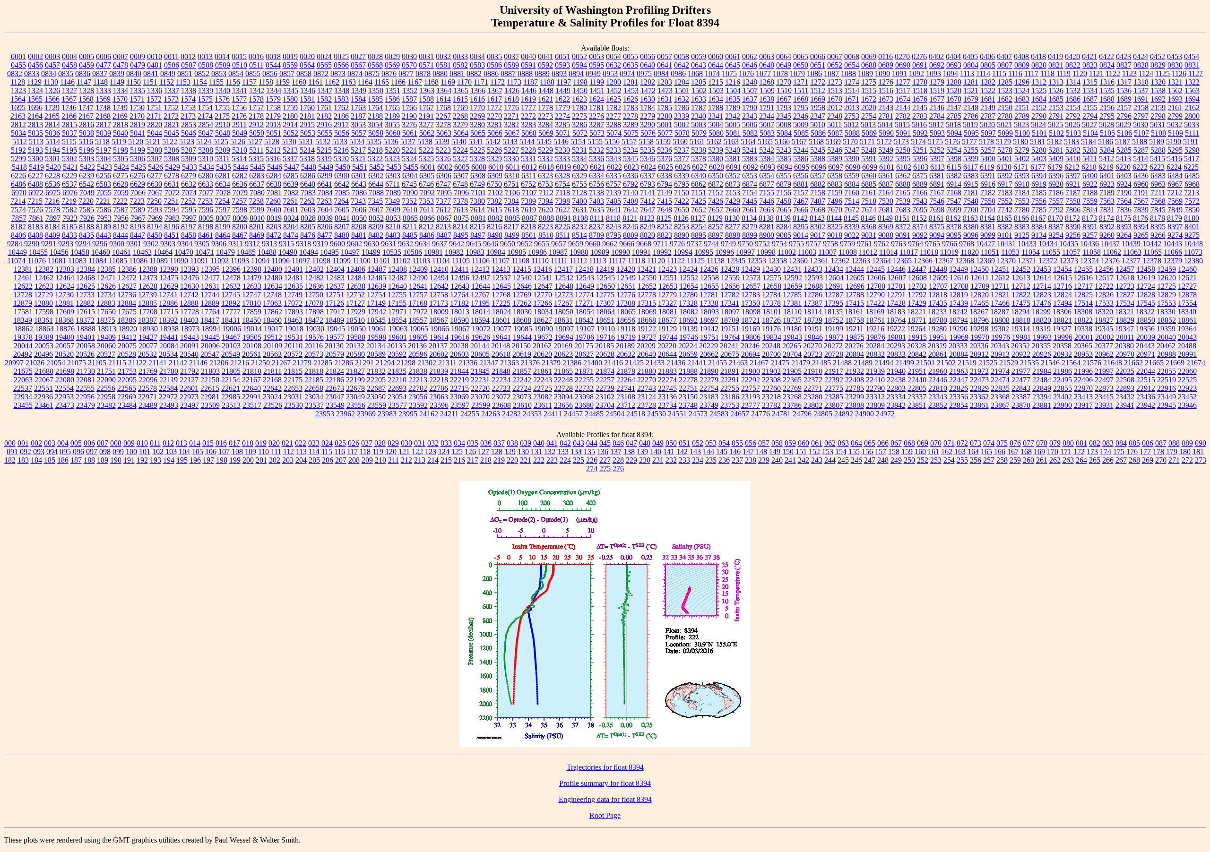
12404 (335, 269)
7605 (341, 210)
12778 (646, 295)
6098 (852, 167)
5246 (834, 150)
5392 (885, 159)
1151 (150, 82)
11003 (807, 252)
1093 (933, 73)
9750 (745, 244)
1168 (431, 82)
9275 (1192, 235)
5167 (799, 142)
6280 (205, 176)
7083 (308, 193)
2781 (885, 116)
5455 (410, 167)
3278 (443, 124)
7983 (172, 218)
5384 (766, 159)
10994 (683, 252)
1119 (1063, 73)
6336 (630, 176)
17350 (750, 303)
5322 (375, 159)
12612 (1000, 278)
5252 (936, 150)
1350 (375, 90)
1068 (695, 73)
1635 (732, 99)
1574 (188, 99)
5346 (647, 159)
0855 (252, 73)
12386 (127, 269)
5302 (69, 159)
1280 (953, 82)
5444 (240, 167)
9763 (898, 244)
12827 (1124, 295)
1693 (1175, 99)
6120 (1003, 167)
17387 (813, 303)
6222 (1140, 167)
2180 (290, 116)
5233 (613, 150)
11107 (501, 261)
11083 (77, 261)
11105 (461, 261)
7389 (528, 201)
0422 (1106, 56)
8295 (800, 227)
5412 (1106, 159)
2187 (358, 116)
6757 (613, 184)
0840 (133, 73)
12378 (1151, 261)
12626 (106, 286)
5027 (1089, 124)
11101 (381, 261)
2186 (341, 116)
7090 (410, 193)
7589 (137, 210)
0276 (919, 56)
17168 (417, 303)
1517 (902, 90)
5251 (919, 150)
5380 (715, 159)
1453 (631, 90)
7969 (155, 218)
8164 (987, 218)
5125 (220, 142)
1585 (375, 99)
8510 (545, 235)
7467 (800, 201)
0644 (715, 65)
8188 (86, 227)
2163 (18, 116)
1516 (885, 90)
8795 (613, 235)
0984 (661, 73)
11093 (240, 261)
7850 (1192, 210)
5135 (373, 142)
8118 (613, 218)
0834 (48, 73)
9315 (286, 244)
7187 (1072, 193)
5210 (239, 150)
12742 (189, 295)
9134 (1038, 235)
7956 (121, 218)
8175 (1123, 218)
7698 (936, 210)
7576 (35, 210)
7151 (698, 193)
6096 (818, 167)
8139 (783, 218)
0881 (457, 73)
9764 (915, 244)
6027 (699, 167)
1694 (1192, 99)
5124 (203, 142)
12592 (792, 278)
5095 (971, 133)
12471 (106, 278)
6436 (1141, 176)
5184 (1088, 142)
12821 (1000, 295)
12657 (751, 286)
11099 (341, 261)
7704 (987, 210)
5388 (817, 159)
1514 (851, 90)
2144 (902, 107)
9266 (1158, 235)
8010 (257, 218)
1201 (630, 82)
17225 (501, 303)
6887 (885, 184)
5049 (239, 133)
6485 (1192, 176)
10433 (1027, 244)
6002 (444, 167)
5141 (476, 142)
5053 (307, 133)
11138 (716, 261)
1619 (528, 99)
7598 (239, 210)
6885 (868, 184)
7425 (698, 201)
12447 (917, 269)
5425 (138, 167)
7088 (376, 193)
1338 (188, 90)
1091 (899, 73)
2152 (1038, 107)
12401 (293, 269)
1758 (273, 107)
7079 (240, 193)
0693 (953, 65)
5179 (1003, 142)
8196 (171, 227)
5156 (612, 142)
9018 (834, 235)
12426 (709, 269)
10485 (246, 252)
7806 (1072, 210)
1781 (596, 107)
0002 (35, 56)
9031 (868, 235)
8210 (392, 227)
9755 (796, 244)
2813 (35, 124)
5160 (680, 142)
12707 (938, 286)
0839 (116, 73)
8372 (902, 227)
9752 (762, 244)
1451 (597, 90)
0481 (154, 65)
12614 (1041, 278)
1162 (332, 82)
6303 (392, 176)
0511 (256, 65)
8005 (206, 218)
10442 (1151, 244)
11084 (97, 261)
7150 (681, 193)
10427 (985, 244)
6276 (137, 176)
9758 (830, 244)
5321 (358, 159)
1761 (324, 107)
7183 (1004, 193)
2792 (1072, 116)
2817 (103, 124)
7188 (1090, 193)
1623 (579, 99)
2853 (188, 124)
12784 (771, 295)
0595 (596, 65)
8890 (681, 235)
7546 (936, 201)
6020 (580, 167)
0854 (235, 73)
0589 (511, 65)
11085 (118, 261)
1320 (1158, 82)
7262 (307, 201)
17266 (542, 303)
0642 (681, 65)
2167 (86, 116)
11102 (401, 261)
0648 (766, 65)
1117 (1031, 73)
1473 (665, 90)
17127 (355, 303)
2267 (443, 116)
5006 (749, 124)
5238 (698, 150)
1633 (698, 99)
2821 (171, 124)
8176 (1140, 218)
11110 (540, 261)
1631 (664, 99)
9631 (388, 244)
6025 (665, 167)
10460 (100, 252)
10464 (163, 252)
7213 (1191, 193)
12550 (647, 278)
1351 (392, 90)
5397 (936, 159)
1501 (682, 90)
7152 (715, 193)
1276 (885, 82)
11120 (656, 261)
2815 (69, 124)
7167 (936, 193)
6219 (1106, 167)
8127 (698, 218)
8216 (494, 227)
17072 (293, 303)
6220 (1123, 167)
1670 (834, 99)
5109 (1175, 133)
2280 (664, 116)
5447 (291, 167)
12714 (1041, 286)
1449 (562, 90)
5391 (868, 159)
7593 (154, 210)
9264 (1124, 235)
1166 (398, 82)
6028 (716, 167)
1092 (916, 73)
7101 (478, 193)
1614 (443, 99)
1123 (1129, 73)
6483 (1158, 176)
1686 (1072, 99)
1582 (324, 99)
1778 (545, 107)
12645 (501, 286)
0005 (86, 56)
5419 (36, 167)
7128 (579, 193)
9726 (677, 244)
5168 (816, 142)
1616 (477, 99)
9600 (337, 244)
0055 (630, 56)
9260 (1107, 235)
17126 (334, 303)
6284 (273, 176)
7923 (70, 218)
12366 (923, 261)
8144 (834, 218)
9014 (800, 235)
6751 (511, 184)
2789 (1021, 116)
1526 (1055, 90)
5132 (322, 142)
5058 (375, 133)
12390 (168, 269)
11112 (578, 261)
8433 (69, 235)
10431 (1006, 244)
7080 (257, 193)
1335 (137, 90)
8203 (273, 227)
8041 (342, 218)
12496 (459, 278)
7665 (783, 210)
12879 (22, 303)
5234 (630, 150)
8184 (52, 227)
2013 (851, 107)
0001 (18, 56)
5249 (885, 150)
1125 (1162, 73)
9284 (14, 244)
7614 (477, 210)
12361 (819, 261)
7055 (104, 193)
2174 (205, 116)
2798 (1158, 116)
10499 (371, 252)
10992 (662, 252)
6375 (919, 176)
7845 (1158, 210)
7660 (732, 210)
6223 (1157, 167)
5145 (544, 142)
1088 (848, 73)
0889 (542, 73)
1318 (1141, 82)
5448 (308, 167)
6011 (512, 167)
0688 (868, 65)
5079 (699, 133)
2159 (1158, 107)
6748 (460, 184)
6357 (817, 176)
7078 (223, 193)
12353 (756, 261)
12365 (902, 261)
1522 (987, 90)
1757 (256, 107)
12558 (709, 278)
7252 (188, 201)
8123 (647, 218)
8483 (392, 235)
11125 (696, 261)
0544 (273, 65)
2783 (919, 116)
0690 (902, 65)
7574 (18, 210)
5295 (1175, 150)
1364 (443, 90)
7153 (732, 193)
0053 (596, 56)
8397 (1175, 227)
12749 (293, 295)
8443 (103, 235)
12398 (251, 269)
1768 (443, 107)
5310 (205, 159)
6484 (1175, 176)
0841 (150, 73)
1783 (630, 107)
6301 (358, 176)
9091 (902, 235)
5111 (1192, 133)
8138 (766, 218)
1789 (732, 107)
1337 (171, 90)
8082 (495, 218)
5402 (1021, 159)
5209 (222, 150)
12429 (750, 269)
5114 (52, 142)
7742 (1004, 210)
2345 (783, 116)
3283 (528, 124)
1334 (120, 90)
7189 (1107, 193)
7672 (851, 210)
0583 (477, 65)
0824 (1107, 65)
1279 (936, 82)
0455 (18, 65)
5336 (596, 159)
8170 (1055, 218)
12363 (860, 261)
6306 (443, 176)
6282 (239, 176)
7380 (477, 201)
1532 (1072, 90)
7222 (120, 201)
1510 (784, 90)
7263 (324, 201)
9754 (779, 244)
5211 (256, 150)
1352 (409, 90)
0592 (545, 65)
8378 (953, 227)
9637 (439, 244)
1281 (970, 82)
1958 (817, 107)
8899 (749, 235)
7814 (1090, 210)
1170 (464, 82)
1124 (1146, 73)
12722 (1104, 286)
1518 (919, 90)
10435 (1068, 244)
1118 (1047, 73)
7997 (189, 218)
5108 (1158, 133)
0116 (885, 56)
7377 (443, 201)
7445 (749, 201)
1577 (239, 99)
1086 (814, 73)
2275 (579, 116)
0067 (834, 56)
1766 (409, 107)
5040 (120, 133)
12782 (729, 295)
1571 (137, 99)
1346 (307, 90)
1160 (299, 82)
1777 (528, 107)
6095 (801, 167)
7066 (138, 193)
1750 (137, 107)
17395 (833, 303)
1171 (481, 82)
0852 (201, 73)
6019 (563, 167)
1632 (681, 99)
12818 (937, 295)
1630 (647, 99)
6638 (273, 184)
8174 (1106, 218)
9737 (694, 244)
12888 (189, 303)
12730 (64, 295)
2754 (868, 116)
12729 (43, 295)
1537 (1141, 90)
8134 (749, 218)
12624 (64, 286)
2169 (120, 116)
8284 (783, 227)
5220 (392, 150)
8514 (579, 235)
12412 (480, 269)
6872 (715, 184)
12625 (85, 286)
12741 (168, 295)
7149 (664, 193)
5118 (102, 142)
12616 (1083, 278)
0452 (1157, 56)
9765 (932, 244)
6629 (137, 184)
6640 (307, 184)
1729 (52, 107)
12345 (735, 261)
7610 (409, 210)
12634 (272, 286)
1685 (1055, 99)
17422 (875, 303)
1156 (232, 82)
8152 (919, 218)
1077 (763, 73)
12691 (834, 286)
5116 (85, 142)
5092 (920, 133)
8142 (800, 218)
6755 (579, 184)
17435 (937, 303)
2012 (834, 107)
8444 (120, 235)
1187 (530, 82)
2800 (1192, 116)
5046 (188, 133)
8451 (171, 235)
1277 (902, 82)
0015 (239, 56)
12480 (272, 278)
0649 (783, 65)
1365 (460, 90)
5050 (256, 133)
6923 (1107, 184)
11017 (908, 252)
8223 (545, 227)
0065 (800, 56)
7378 (460, 201)
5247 (851, 150)
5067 (511, 133)
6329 (579, 176)
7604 (324, 210)
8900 (766, 235)
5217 (358, 150)
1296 (1021, 82)
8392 (1107, 227)
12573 (751, 278)
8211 (409, 227)
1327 (69, 90)
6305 (426, 176)
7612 (443, 210)
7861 (35, 218)
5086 (818, 133)
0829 (1158, 65)
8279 (749, 227)
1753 (188, 107)
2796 (1124, 116)
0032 (443, 56)
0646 (749, 65)
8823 (664, 235)
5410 (1072, 159)
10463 (142, 252)
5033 (1191, 124)
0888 (525, 73)
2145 (919, 107)
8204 (290, 227)
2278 (630, 116)
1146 (67, 82)
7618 (511, 210)
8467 (239, 235)
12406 (355, 269)
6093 (767, 167)
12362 (839, 261)
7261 (290, 201)
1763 (358, 107)
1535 (1107, 90)
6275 (120, 176)
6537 (69, 184)
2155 (1090, 107)
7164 (885, 193)
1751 (154, 107)
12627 (127, 286)
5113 (36, 142)
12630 (189, 286)
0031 (426, 56)
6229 (69, 176)
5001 (664, 124)
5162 (714, 142)
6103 (920, 167)
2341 (715, 116)
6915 (970, 184)
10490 (287, 252)
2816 (86, 124)
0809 (1021, 65)
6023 (631, 167)
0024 (324, 56)
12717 (1083, 286)
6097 (835, 167)
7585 (86, 210)
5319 (324, 159)
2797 (1141, 116)
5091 (903, 133)
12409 (418, 269)
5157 (629, 142)
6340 (698, 176)
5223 (443, 150)
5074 (614, 133)
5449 (325, 167)
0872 (320, 73)
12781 (709, 295)
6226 (18, 176)
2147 (953, 107)
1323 (18, 90)
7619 (528, 210)
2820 (154, 124)
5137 (407, 142)
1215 (715, 82)
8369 (885, 227)
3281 (494, 124)
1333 (103, 90)
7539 (902, 201)
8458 (188, 235)
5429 (172, 167)
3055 (392, 124)
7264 (341, 201)
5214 (307, 150)
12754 (376, 295)
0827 (1124, 65)
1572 (154, 99)
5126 (237, 142)
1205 (698, 82)
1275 (868, 82)
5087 (835, 133)
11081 (57, 261)
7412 (647, 201)
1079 (797, 73)
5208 (205, 150)
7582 (69, 210)
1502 (699, 90)
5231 (579, 150)
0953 (610, 73)
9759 (847, 244)
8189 (103, 227)
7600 (273, 210)
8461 (205, 235)
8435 (86, 235)
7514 (851, 201)
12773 (563, 295)
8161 (936, 218)
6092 (750, 167)
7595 (188, 210)
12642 (439, 286)
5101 (1039, 133)
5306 (137, 159)
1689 (1124, 99)
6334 (596, 176)
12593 (813, 278)
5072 (580, 133)
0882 (474, 73)
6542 (86, 184)
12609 (938, 278)
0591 (528, 65)
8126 (681, 218)
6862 (698, 184)
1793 (783, 107)
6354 (766, 176)
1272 (817, 82)
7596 (205, 210)
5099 (1005, 133)
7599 (256, 210)
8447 (137, 235)
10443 (1172, 244)
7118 (562, 193)
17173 (438, 303)
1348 (341, 90)
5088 (852, 133)
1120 (1079, 73)
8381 (987, 227)
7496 (834, 201)
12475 (168, 278)
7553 (1021, 201)
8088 (546, 218)
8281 (766, 227)
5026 (1072, 124)
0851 (184, 73)
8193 (137, 227)
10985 (516, 252)
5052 (290, 133)
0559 (290, 65)
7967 (138, 218)
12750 (313, 295)
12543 (584, 278)
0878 (423, 73)
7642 (630, 210)
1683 (1021, 99)
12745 (230, 295)
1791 (766, 107)
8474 (290, 235)
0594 (579, 65)
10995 (703, 252)
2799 (1175, 116)
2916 (324, 124)
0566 (341, 65)
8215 (477, 227)
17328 (688, 303)
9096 (970, 235)
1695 (18, 107)
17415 (854, 303)
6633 (205, 184)
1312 (1038, 82)
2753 (851, 116)
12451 (1000, 269)
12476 (189, 278)
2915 (307, 124)
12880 (43, 303)
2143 (885, 107)
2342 (732, 116)
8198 (205, 227)
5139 (441, 142)
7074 (189, 193)
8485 (409, 235)
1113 (967, 73)
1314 (1072, 82)
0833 (31, 73)
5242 (766, 150)
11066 (1173, 252)
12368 (964, 261)
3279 (460, 124)
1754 (205, 107)
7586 (103, 210)
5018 (953, 124)
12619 (1145, 278)
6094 (784, 167)
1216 (732, 82)
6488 (35, 184)
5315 (256, 159)
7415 (664, 201)
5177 (969, 142)
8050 (359, 218)
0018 (273, 56)
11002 (787, 252)
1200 (613, 82)
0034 (477, 56)
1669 (817, 99)
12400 (272, 269)
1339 (205, 90)
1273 (834, 82)
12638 (355, 286)
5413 (1123, 159)
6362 (902, 176)
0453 (1174, 56)
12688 (813, 286)
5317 (290, 159)
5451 (359, 167)
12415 (521, 269)
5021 (1004, 124)
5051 (273, 133)
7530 (885, 201)
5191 (1190, 142)
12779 (667, 295)
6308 (477, 176)
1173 (514, 82)
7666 (800, 210)
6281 (222, 176)
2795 (1107, 116)
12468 (85, 278)
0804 (970, 65)
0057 (664, 56)
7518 (868, 201)
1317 (1124, 82)
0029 (392, 56)
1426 (511, 90)
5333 (562, 159)
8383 (1021, 227)
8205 (307, 227)
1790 (749, 107)
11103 (421, 261)
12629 (168, 286)
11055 (1051, 252)
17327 (667, 303)
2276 (596, 116)
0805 (987, 65)
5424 (121, 167)
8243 (613, 227)
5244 (800, 150)
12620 (1166, 278)
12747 (251, 295)
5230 (562, 150)
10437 (1110, 244)
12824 (1062, 295)
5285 (1124, 150)
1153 (183, 82)
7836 (1124, 210)
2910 (222, 124)
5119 (119, 142)
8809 (630, 235)
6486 (18, 184)
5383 (749, 159)
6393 (1021, 176)
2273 (545, 116)
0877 (406, 73)
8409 (52, 235)
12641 (418, 286)
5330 (511, 159)
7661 (749, 210)
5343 (613, 159)
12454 (1062, 269)
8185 (69, 227)
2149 (987, 107)
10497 (350, 252)
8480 (341, 235)
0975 (644, 73)
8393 (1124, 227)
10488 (267, 252)
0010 (154, 56)
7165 (902, 193)
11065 (1152, 252)
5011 (834, 124)
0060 (715, 56)
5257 (987, 150)
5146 (561, 142)
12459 (1166, 269)
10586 (412, 252)
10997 (745, 252)
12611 (979, 278)
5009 (800, 124)
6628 (120, 184)
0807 (1004, 65)
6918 (1021, 184)
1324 (35, 90)
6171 (1020, 167)
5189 (1156, 142)
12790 (875, 295)
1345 (290, 90)
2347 (817, 116)
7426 (715, 201)
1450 (580, 90)
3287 (596, 124)
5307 (154, 159)
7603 (307, 210)
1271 (800, 82)
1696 (35, 107)
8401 (1192, 227)
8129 (715, 218)
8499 (511, 235)
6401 (1107, 176)
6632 (188, 184)
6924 (1124, 184)
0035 (494, 56)
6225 (1191, 167)
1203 (664, 82)
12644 (480, 286)
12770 (542, 295)
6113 (937, 167)
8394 (1141, 227)
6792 (630, 184)
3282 (511, 124)
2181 (307, 116)
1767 (426, 107)
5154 (578, 142)
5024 (1038, 124)
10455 (38, 252)
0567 (358, 65)
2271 (511, 116)
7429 (732, 201)
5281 (1055, 150)
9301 (133, 244)
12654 (688, 286)
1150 (133, 82)
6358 (834, 176)
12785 (792, 295)
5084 (784, 133)
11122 (676, 261)
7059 (121, 193)
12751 (334, 295)
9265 (1141, 235)
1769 (460, 107)
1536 (1124, 90)
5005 (732, 124)
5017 (936, 124)
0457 (52, 65)
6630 (154, 184)
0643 (698, 65)
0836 (82, 73)
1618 (511, 99)
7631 (579, 210)
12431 (792, 269)
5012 (851, 124)
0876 (389, 73)
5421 (70, 167)
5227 (511, 150)
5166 (782, 142)
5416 (1174, 159)
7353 (426, 201)
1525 (1038, 90)
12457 (1124, 269)
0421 (1089, 56)
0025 (341, 56)
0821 (1055, 65)
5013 (868, 124)
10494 (308, 252)
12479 (251, 278)
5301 (52, 159)
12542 (563, 278)
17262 (521, 303)
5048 (222, 133)
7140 (630, 193)
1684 (1038, 99)
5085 (801, 133)
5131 (305, 142)
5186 (1105, 142)
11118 (636, 261)
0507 (188, 65)
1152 (166, 82)
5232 (596, 150)
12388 (147, 269)
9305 (201, 244)
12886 (168, 303)
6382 (953, 176)
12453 (1041, 269)
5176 (952, 142)
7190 (1124, 193)
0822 (1072, 65)
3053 (358, 124)
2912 (256, 124)
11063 (1132, 252)
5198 (120, 150)
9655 (541, 244)
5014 (885, 124)
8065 (410, 218)
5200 (154, 150)
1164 (365, 82)
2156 (1107, 107)
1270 (783, 82)
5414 (1140, 159)
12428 (729, 269)
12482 (314, 278)
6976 (70, 193)
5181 (1037, 142)
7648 (664, 210)
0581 (443, 65)
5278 (1004, 150)
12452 (1020, 269)
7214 (18, 201)
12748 (272, 295)
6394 (1038, 176)
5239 (715, 150)
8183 (35, 227)
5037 (69, 133)
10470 (183, 252)
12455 (1083, 269)
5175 (935, 142)
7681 (885, 210)
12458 (1145, 269)
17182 (459, 303)
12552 (688, 278)
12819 (958, 295)
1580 (290, 99)
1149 (117, 82)
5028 (1106, 124)
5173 (901, 142)
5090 (886, 133)
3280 (477, 124)
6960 (1141, 184)
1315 (1090, 82)
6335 (613, 176)
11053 (1010, 252)
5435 (223, 167)
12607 (896, 278)
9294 (82, 244)
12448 (937, 269)
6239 (86, 176)
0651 (817, 65)
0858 (303, 73)
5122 (169, 142)
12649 (584, 286)
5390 (851, 159)
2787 (987, 116)
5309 (188, 159)
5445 (257, 167)
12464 (64, 278)
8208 (358, 227)
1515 (868, 90)
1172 (497, 82)
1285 (1004, 82)
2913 (273, 124)
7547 (953, 201)
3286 (579, 124)
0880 (440, 73)
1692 (1158, 99)
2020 (868, 107)
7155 (766, 193)
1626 (630, 99)
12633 (251, 286)
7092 (427, 193)
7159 (834, 193)
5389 (834, 159)
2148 (970, 107)
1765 (392, 107)
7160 (851, 193)
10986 (537, 252)
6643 (358, 184)
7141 (647, 193)
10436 (1089, 244)
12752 (355, 295)
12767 (480, 295)
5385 (783, 159)
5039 (103, 133)
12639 (376, 286)
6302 (375, 176)
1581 (307, 99)
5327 (460, 159)
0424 (1140, 56)
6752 (528, 184)
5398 (953, 159)
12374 (1089, 261)
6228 (52, 176)
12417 (563, 269)
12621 (1187, 278)
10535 (391, 252)
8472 (273, 235)
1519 (936, 90)
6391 (987, 176)
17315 (646, 303)
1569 (103, 99)
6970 (18, 193)
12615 (1062, 278)
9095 (953, 235)
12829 (1166, 295)
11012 (868, 252)
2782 (902, 116)
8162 (953, 218)
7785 (1038, 210)
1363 (426, 90)
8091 (563, 218)
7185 (1038, 193)
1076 (746, 73)
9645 (473, 244)
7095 (444, 193)
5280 (1038, 150)
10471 (204, 252)
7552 (1004, 201)
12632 (231, 286)
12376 (1110, 261)
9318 (303, 244)
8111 (597, 218)
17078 (313, 303)
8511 (562, 235)
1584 (358, 99)
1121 (1096, 73)
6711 (392, 184)
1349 (358, 90)
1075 (729, 73)
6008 (478, 167)
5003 (698, 124)
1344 (273, 90)
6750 (494, 184)
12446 (896, 269)
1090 (882, 73)
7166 (919, 193)
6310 (511, 176)
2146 (936, 107)
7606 (358, 210)
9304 (184, 244)
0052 (579, 56)
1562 (1175, 90)
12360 (798, 261)
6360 (868, 176)
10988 (579, 252)
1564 (18, 99)
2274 (562, 116)
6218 (1089, 167)
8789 (596, 235)
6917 (1004, 184)
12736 (126, 295)
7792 (1055, 210)
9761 (864, 244)
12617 (1104, 278)
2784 (936, 116)
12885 (147, 303)
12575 (771, 278)
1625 (613, 99)
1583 (341, 99)
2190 (409, 116)
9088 (885, 235)
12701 (896, 286)
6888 (902, 184)
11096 (280, 261)
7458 (783, 201)
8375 (936, 227)
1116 (1015, 73)
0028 (375, 56)
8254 (698, 227)
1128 (17, 82)
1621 (545, 99)
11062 (1112, 252)
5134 (356, 142)
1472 (648, 90)
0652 (834, 65)
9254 (1055, 235)
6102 (903, 167)
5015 (902, 124)
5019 (970, 124)
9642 (456, 244)
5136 (390, 142)
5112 (19, 142)
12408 (397, 269)
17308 (625, 303)
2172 (171, 116)
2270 (494, 116)
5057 (358, 133)
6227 (35, 176)
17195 (480, 303)
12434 (833, 269)
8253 (681, 227)
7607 (375, 210)
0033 (460, 56)
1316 (1107, 82)
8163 (970, 218)
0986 (678, 73)
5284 (1107, 150)
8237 (596, 227)
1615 (460, 99)
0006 (103, 56)
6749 (477, 184)
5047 (205, 133)
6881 (800, 184)
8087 (529, 218)
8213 (443, 227)
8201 (256, 227)
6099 (869, 167)
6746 (426, 184)
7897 (52, 218)
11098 (321, 261)
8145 (851, 218)
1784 (647, 107)
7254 (222, 201)
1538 (1158, 90)
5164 (748, 142)
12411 (459, 269)
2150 (1004, 107)
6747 (443, 184)
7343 (358, 201)
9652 (524, 244)
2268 (460, 116)
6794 (664, 184)
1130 (50, 82)
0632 (613, 65)
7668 (817, 210)
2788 (1004, 116)
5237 (681, 150)
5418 (19, 167)
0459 (86, 65)
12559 (730, 278)
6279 (188, 176)
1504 (733, 90)
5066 (494, 133)
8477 (324, 235)
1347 (324, 90)
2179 (273, 116)
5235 (647, 150)
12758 (438, 295)
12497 (480, 278)
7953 (104, 218)
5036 (52, 133)
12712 (1020, 286)
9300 (116, 244)
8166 (1021, 218)
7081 (274, 193)
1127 (1195, 73)
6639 (290, 184)
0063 (766, 56)
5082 (750, 133)
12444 (854, 269)
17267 (563, 303)
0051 (562, 56)
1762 (341, 107)
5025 (1055, 124)
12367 (943, 261)
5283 (1090, 150)
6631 (171, 184)
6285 (290, 176)
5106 (1124, 133)
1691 (1141, 99)
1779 (562, 107)
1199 (596, 82)
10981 (433, 252)
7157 (800, 193)
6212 (1072, 167)
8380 (970, 227)
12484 (355, 278)
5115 (69, 142)
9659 (575, 244)
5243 (783, 150)
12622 (23, 286)
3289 (630, 124)
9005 (783, 235)
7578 (52, 210)
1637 (749, 99)
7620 (545, 210)
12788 (854, 295)
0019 (290, 56)
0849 (167, 73)
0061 (732, 56)
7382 (494, 201)
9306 (218, 244)
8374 (919, 227)
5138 (424, 142)
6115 (954, 167)
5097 (988, 133)
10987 (558, 252)
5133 (339, 142)
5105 (1107, 133)
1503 (716, 90)
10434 (1047, 244)
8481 (358, 235)
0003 (52, 56)
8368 (868, 227)
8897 (715, 235)
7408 (630, 201)
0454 (1191, 56)
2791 (1055, 116)
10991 (641, 252)
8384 (1038, 227)
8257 (715, 227)
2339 (681, 116)
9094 (936, 235)
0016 (256, 56)
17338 (709, 303)
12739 (147, 295)
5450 (342, 167)
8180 (1191, 218)
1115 (999, 73)
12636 (314, 286)
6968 (1192, 184)
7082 (291, 193)
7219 (69, 201)
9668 (643, 244)
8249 (647, 227)
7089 (393, 193)
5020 (987, 124)
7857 (18, 218)
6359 (851, 176)
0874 (355, 73)
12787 (833, 295)
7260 (273, 201)
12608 (917, 278)
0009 (137, 56)
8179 (1174, 218)
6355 (783, 176)
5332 (545, 159)
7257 (239, 201)
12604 (834, 278)
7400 (579, 201)
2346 (800, 116)
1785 (664, 107)
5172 (884, 142)
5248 (868, 150)
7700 (970, 210)
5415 (1157, 159)
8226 (562, 227)
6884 (851, 184)
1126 (1179, 73)
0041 (545, 56)
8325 (834, 227)
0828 (1141, 65)
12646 (522, 286)
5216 (341, 150)
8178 (1157, 218)
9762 (881, 244)
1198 (580, 82)
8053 (393, 218)
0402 (936, 56)
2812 (18, 124)
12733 (85, 295)
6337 (647, 176)
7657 (715, 210)
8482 (375, 235)
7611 (426, 210)
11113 (597, 261)
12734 (105, 295)
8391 (1090, 227)
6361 (885, 176)
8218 (528, 227)
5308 (171, 159)
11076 (36, 261)
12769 (521, 295)
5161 (697, 142)
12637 (335, 286)
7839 (1141, 210)
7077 (206, 193)
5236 (664, 150)
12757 (417, 295)
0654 (851, 65)
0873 (338, 73)
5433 (189, 167)
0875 (372, 73)
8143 (817, 218)
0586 (494, 65)
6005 (461, 167)
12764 (459, 295)
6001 (427, 167)
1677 (936, 99)
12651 (626, 286)
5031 (1157, 124)
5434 (206, 167)
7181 (970, 193)
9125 (1021, 235)
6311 (528, 176)
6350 (715, 176)
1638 (766, 99)
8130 (732, 218)
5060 (392, 133)
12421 (646, 269)
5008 (783, 124)
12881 (64, 303)
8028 (308, 218)
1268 (766, 82)
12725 (1166, 286)
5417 (1191, 159)
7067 (155, 193)
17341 (729, 303)
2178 (256, 116)
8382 (1004, 227)
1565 (35, 99)
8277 (732, 227)
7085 (342, 193)
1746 (69, 107)
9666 (626, 244)
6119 (987, 167)
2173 (188, 116)
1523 (1004, 90)
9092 (919, 235)
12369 (985, 261)
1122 (1113, 73)
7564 (1124, 201)
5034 (18, 133)
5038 (86, 133)
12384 (85, 269)
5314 (239, 159)
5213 (290, 150)
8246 (630, 227)
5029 (1123, 124)
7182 (987, 193)
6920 (1055, 184)
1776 (511, 107)
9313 (269, 244)
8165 (1004, 218)
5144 (527, 142)
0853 (218, 73)
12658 (771, 286)
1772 (494, 107)
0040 (528, 56)
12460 (1187, 269)
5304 (103, 159)
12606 (875, 278)
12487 (397, 278)
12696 (855, 286)
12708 (959, 286)
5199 (137, 150)
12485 (376, 278)
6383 (970, 176)
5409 (1055, 159)
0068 (851, 56)
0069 (868, 56)
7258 (256, 201)
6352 (732, 176)
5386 (800, 159)
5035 (35, 133)
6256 (103, 176)
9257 (1090, 235)
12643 (459, 286)
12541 (543, 278)
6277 (154, 176)
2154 (1072, 107)
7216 (52, 201)
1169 (448, 82)
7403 (596, 201)
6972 (35, 193)
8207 (341, 227)
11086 (138, 261)
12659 (792, 286)
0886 (491, 73)
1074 (712, 73)
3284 (545, 124)
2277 (613, 116)
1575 (205, 99)
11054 (1030, 252)
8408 (35, 235)
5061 (409, 133)
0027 (358, 56)
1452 (614, 90)
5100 (1022, 133)
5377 (681, 159)
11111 (559, 261)
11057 (1071, 252)
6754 (562, 184)
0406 (987, 56)
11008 (847, 252)
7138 (596, 193)
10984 (495, 252)
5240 (732, 150)
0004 (69, 56)
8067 (444, 218)
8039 (325, 218)
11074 (16, 261)
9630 (371, 244)
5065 (477, 133)
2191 (426, 116)
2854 (205, 124)
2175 (222, 116)
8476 (307, 235)
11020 (969, 252)
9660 (592, 244)
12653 (667, 286)
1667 (783, 99)
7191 (1141, 193)
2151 (1021, 107)
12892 (230, 303)
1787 (698, 107)
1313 (1055, 82)
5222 (426, 150)
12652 (647, 286)
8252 (664, 227)
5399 (970, 159)
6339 (681, 176)
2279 (647, 116)
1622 (562, 99)
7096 (461, 193)
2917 (341, 124)
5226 (494, 150)
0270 (902, 56)
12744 (209, 295)
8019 (274, 218)
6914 (953, 184)
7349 (392, 201)
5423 (104, 167)
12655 (709, 286)
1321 (1175, 82)
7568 (1158, 201)
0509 (222, 65)
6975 (52, 193)
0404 (953, 56)
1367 (494, 90)
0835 (65, 73)
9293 (65, 244)
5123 (186, 142)
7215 (35, 201)
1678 (953, 99)
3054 (375, 124)
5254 (953, 150)
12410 (439, 269)
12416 (542, 269)
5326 (443, 159)
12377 (1131, 261)
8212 (426, 227)
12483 (335, 278)
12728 (22, 295)
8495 (460, 235)
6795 (681, 184)
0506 (171, 65)
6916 (987, 184)
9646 (490, 244)
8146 (868, 218)
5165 (765, 142)
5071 (562, 133)
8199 (222, 227)
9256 (1072, 235)
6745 (409, 184)
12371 (1027, 261)
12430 (771, 269)
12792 (917, 295)
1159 (282, 82)
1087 (831, 73)
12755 (397, 295)
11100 (362, 261)
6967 (1175, 184)
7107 (529, 193)
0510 (239, 65)
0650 (800, 65)
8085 (512, 218)
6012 (529, 167)
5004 (715, 124)
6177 (1038, 167)
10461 (121, 252)
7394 (545, 201)
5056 (341, 133)
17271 (584, 303)
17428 (896, 303)
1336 (154, 90)
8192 (120, 227)
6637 (256, 184)
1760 (307, 107)
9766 (949, 244)
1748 (103, 107)
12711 (1000, 286)
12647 (543, 286)
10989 (599, 252)
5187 (1122, 142)
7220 (86, 201)
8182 (18, 227)
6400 (1090, 176)
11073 (1193, 252)
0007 (120, 56)
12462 (44, 278)
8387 (1055, 227)
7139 (613, 193)
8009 (240, 218)
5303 (86, 159)
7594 (171, 210)
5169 (833, 142)
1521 (970, 90)
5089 (869, 133)
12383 (64, 269)
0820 (1038, 65)
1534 (1090, 90)
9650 (507, 244)
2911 (239, 124)
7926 (87, 218)
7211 (1157, 193)
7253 (205, 201)
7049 (87, 193)
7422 (681, 201)
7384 (511, 201)
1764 (375, 107)
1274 (851, 82)
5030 (1140, 124)
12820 (979, 295)
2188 (375, 116)
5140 (459, 142)
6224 (1174, 167)
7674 (868, 210)
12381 (23, 269)
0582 (460, 65)
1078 (780, 73)
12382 (44, 269)
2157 (1124, 107)
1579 (273, 99)
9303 (167, 244)
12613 (1020, 278)
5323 (392, 159)
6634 (222, 184)
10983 (475, 252)
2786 (970, 116)
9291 (48, 244)
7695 (919, 210)
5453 (393, 167)
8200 (239, 227)
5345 (630, 159)
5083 (767, 133)
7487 (817, 201)
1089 (865, 73)
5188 (1139, 142)
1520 (953, 90)
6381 (936, 176)
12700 (875, 286)
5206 (171, 150)
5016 (919, 124)
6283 (256, 176)
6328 (562, 176)
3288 (613, 124)
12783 (750, 295)
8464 (222, 235)
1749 (120, 107)
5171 (867, 142)
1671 (851, 99)
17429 (917, 303)
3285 (562, 124)
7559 (1090, 201)
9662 (609, 244)
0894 (576, 73)
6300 (341, 176)
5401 (1004, 159)
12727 (1187, 286)
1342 (256, 90)
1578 (256, 99)
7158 (817, 193)
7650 (681, 210)
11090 (179, 261)
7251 (171, 201)
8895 (698, 235)
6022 (614, 167)
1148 (100, 82)
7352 (409, 201)
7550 (987, 201)
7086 (359, 193)
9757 (813, 244)
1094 (950, 73)
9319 (320, 244)
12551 (667, 278)
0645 (732, 65)
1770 (477, 107)
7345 (375, 201)
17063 (272, 303)
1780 (579, 107)
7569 (1175, 201)
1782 (613, 107)
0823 (1090, 65)
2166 (69, 116)
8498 (494, 235)
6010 (495, 167)
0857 (286, 73)
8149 (885, 218)
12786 (813, 295)
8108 (580, 218)
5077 (665, 133)
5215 (324, 150)
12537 (501, 278)
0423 (1123, 56)
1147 (84, 82)
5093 (937, 133)
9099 (987, 235)
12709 (979, 286)
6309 (494, 176)
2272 (528, 116)
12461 (23, 278)
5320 (341, 159)
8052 (376, 218)
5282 (1072, 150)
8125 (664, 218)
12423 (667, 269)
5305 (120, 159)
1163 (348, 82)
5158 (646, 142)
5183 (1071, 142)
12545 (605, 278)
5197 (103, 150)
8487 (443, 235)
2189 (392, 116)
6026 (682, 167)
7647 (647, 210)
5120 (135, 142)
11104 (441, 261)
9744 (711, 244)
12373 (1068, 261)
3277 (426, 124)
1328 (86, 90)
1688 (1107, 99)
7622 (562, 210)
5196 (86, 150)
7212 (1174, 193)
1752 (171, 107)
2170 (137, 116)
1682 (1004, 99)
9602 (354, 244)
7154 (749, 193)
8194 (154, 227)
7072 (172, 193)
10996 (724, 252)
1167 (414, 82)
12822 (1020, 295)
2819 (137, 124)
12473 (147, 278)
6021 (597, 167)
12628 (147, 286)
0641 (664, 65)
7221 (103, 201)
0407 (1004, 56)
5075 (631, 133)
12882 (85, 303)
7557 (1055, 201)
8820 (647, 235)
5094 (954, 133)
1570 (120, 99)
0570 (409, 65)
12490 (418, 278)
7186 (1055, 193)
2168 (103, 116)
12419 (605, 269)
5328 (477, 159)
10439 (1131, 244)
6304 (409, 176)
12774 (584, 295)
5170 (850, 142)
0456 (35, 65)
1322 (1192, 82)
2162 (1192, 107)
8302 (817, 227)
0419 (1055, 56)
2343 (749, 116)
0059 (698, 56)
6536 (52, 184)
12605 (855, 278)
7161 (868, 193)
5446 (274, 167)
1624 (596, 99)
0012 (188, 56)
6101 (886, 167)
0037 (511, 56)
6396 (1055, 176)
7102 (495, 193)
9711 (660, 244)
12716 (1062, 286)
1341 (239, 90)
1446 (528, 90)
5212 (273, 150)
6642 (341, 184)
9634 (422, 244)
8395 (1158, 227)
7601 (290, 210)
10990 (620, 252)
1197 (563, 82)
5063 (443, 133)
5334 (579, 159)
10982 (454, 252)
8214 (460, 227)
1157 (249, 82)
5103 (1073, 133)
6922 (1090, 184)
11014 (888, 252)
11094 (260, 261)
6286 (307, 176)
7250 (154, 201)
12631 (210, 286)
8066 (427, 218)
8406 (18, 235)
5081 (733, 133)
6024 (648, 167)
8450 (154, 235)
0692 (936, 65)
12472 (127, 278)
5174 (918, 142)
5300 (35, 159)
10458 (79, 252)
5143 (510, 142)
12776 (625, 295)
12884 (126, 303)
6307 (460, 176)
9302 (150, 244)
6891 (936, 184)
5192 (18, 150)
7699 (953, 210)
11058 (1091, 252)
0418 (1038, 56)
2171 (154, 116)
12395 (210, 269)
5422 (87, 167)
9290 (31, 244)
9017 (817, 235)
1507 (750, 90)
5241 (749, 150)
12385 (106, 269)
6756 (596, 184)
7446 (766, 201)
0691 (919, 65)
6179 (1055, 167)
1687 (1090, 99)
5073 (597, 133)
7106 (512, 193)
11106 (481, 261)
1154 (199, 82)
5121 (152, 142)
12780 (688, 295)
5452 (376, 167)
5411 (1089, 159)
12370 (1006, 261)
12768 (501, 295)
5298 (1192, 150)
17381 (792, 303)
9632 (405, 244)
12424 (688, 269)
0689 (885, 65)
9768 (966, 244)
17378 (771, 303)
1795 (800, 107)
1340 (222, 90)
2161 (1175, 107)
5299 (18, 159)
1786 (681, 107)
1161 (315, 82)
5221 (409, 150)
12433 (813, 269)
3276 (409, 124)
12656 (730, 286)
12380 (1193, 261)
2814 (52, 124)
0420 (1072, 56)
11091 (199, 261)
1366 (477, 90)
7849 (1175, 210)
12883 (105, 303)
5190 (1173, 142)
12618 (1124, 278)
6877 (766, 184)
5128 (271, 142)
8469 (256, 235)
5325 (426, 159)
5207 (188, 150)
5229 (545, 150)
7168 (953, 193)
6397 (1072, 176)
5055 (324, 133)
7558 (1072, 201)
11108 (520, 261)
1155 (216, 82)
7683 (902, 210)
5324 (409, 159)
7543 (919, 201)
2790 (1038, 116)
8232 (579, 227)
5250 (902, 150)
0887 (508, 73)
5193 (35, 150)
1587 (409, 99)
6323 (545, 176)
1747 (86, 107)
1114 (983, 73)
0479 (137, 65)
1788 (715, 107)
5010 (817, 124)
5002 (681, 124)
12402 (314, 269)
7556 (1038, 201)
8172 (1072, 218)
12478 (231, 278)
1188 (547, 82)
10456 (59, 252)
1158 (266, 82)
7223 (137, 201)
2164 (35, 116)
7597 (222, 210)
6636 (239, 184)
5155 (595, 142)
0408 (1021, 56)
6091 (733, 167)
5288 (1158, 150)
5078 (682, 133)
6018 (546, 167)
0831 (1192, 65)
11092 (219, 261)
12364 (881, 261)
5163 (731, 142)
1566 (52, 99)
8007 (223, 218)
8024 (291, 218)
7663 (766, 210)
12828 (1145, 295)
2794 (1090, 116)
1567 (69, 99)
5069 (545, 133)
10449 (17, 252)
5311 (222, 159)
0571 (426, 65)
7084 (325, 193)
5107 (1141, 133)
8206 (324, 227)
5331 (528, 159)
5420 (53, 167)
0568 (375, 65)
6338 (664, 176)
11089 (158, 261)
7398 (562, 201)
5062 (426, 133)
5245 (817, 150)
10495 (329, 252)
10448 (1193, 244)
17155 (397, 303)
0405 (970, 56)
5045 (171, 133)
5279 (1021, 150)
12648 (563, 286)
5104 (1090, 133)
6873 (732, 184)
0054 (613, 56)
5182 (1054, 142)
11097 (301, 261)
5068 (528, 133)
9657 (558, 244)
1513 (834, 90)
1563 (1192, 90)
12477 (210, 278)
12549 (626, 278)
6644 (375, 184)
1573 (171, 99)
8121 (630, 218)
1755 (222, 107)
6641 (324, 184)
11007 (827, 252)
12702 (917, 286)
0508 (205, 65)
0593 (562, 65)
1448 (545, 90)
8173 (1089, 218)
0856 (269, 73)
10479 (225, 252)
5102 (1056, 133)
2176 (239, 116)
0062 (749, 56)
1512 (817, 90)
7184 (1021, 193)
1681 (987, 99)
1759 (290, 107)
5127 (254, 142)
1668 (800, 99)
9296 (99, 244)
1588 (426, 99)
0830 (1175, 65)
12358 (777, 261)
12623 (44, 286)
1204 (681, 82)
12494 (439, 278)
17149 (376, 303)
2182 (324, 116)
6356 (800, 176)
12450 (979, 269)
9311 (235, 244)
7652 (698, 210)
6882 (817, 184)
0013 (205, 56)
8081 (478, 218)
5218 (375, 150)
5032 (1174, 124)
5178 (986, 142)
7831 (1107, 210)
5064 (460, 133)
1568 (86, 99)
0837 (99, 73)
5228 (528, 150)
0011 (171, 56)
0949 (593, 73)
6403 (1124, 176)
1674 (902, 99)
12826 (1104, 295)
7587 (120, 210)
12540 (522, 278)
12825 (1083, 295)
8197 (188, 227)
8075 (461, 218)
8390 (1072, 227)
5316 (273, 159)
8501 (528, 235)
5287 (1141, 150)
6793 (647, 184)
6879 (783, 184)
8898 (732, 235)
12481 (293, 278)
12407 (376, 269)
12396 (231, 269)
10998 (766, 252)
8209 (375, 227)
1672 (868, 99)
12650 (605, 286)
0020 (307, 56)
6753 (545, 184)
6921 (1072, 184)
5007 (766, 124)
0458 (69, 65)
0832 (14, 73)
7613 (460, 210)
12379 (1172, 261)
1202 (647, 82)
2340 (698, 116)
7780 (1021, 210)
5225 (477, 150)
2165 (52, 116)
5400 (987, 159)
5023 (1021, 124)
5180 (1020, 142)
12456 (1104, 269)
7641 (613, 210)
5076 (648, 133)
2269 (477, 116)
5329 (494, 159)
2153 (1055, 107)
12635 (293, 286)
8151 (902, 218)
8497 (477, 235)
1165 (381, 82)
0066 (817, 56)
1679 (970, 99)
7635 (596, 210)
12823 (1041, 295)
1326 (52, 90)
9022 (851, 235)
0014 (222, 56)
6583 (103, 184)
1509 (767, 90)
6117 (970, 167)
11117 (617, 261)
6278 (171, 176)
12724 (1145, 286)
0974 (627, 73)
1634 (715, 99)
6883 (834, 184)
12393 (189, 269)
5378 (698, 159)
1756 (239, 107)
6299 (324, 176)
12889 (209, 303)
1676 (919, 99)
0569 (392, 65)
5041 (137, 133)
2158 (1141, 107)
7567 (1141, 201)
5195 (69, 150)
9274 (1175, 235)
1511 (801, 90)
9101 (1004, 235)
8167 (1038, 218)
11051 (990, 252)
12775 (605, 295)
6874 (749, 184)
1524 (1021, 90)
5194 (52, 150)
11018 (929, 252)
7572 (1192, 201)
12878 (1187, 295)
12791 (896, 295)
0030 (409, 56)
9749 (728, 244)
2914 (290, 124)
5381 (732, 159)
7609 (392, 210)
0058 (681, 56)
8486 (426, 235)
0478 (120, 65)
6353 (749, 176)
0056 (647, 56)
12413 (501, 269)
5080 (716, 133)
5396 (919, 159)
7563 (1107, 201)
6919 (1038, 184)
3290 (647, 124)
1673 (885, 99)
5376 (664, 159)
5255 (970, 150)
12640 (397, 286)
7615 (494, 210)
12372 (1047, 261)
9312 (252, 244)
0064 (783, 56)
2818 (120, 124)
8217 (511, 227)
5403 (1038, 159)
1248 (749, 82)
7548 (970, 201)
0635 (630, 65)
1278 (919, 82)
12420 (625, 269)
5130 (288, 142)
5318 (307, 159)
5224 (460, 150)
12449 (958, 269)
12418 (584, 269)
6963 (1158, 184)
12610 (959, 278)
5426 (155, 167)
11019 (949, 252)
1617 (494, 99)
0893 (559, 73)
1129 (34, 82)
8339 (851, 227)
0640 (647, 65)
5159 (663, 142)
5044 (154, 133)
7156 (783, 193)
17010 (251, 303)
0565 (324, 65)
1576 (222, 99)
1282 (987, 82)
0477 (103, 65)
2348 (834, 116)
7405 (613, 201)
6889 (919, 184)
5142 (493, 142)
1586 (392, 99)
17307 (605, 303)
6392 (1004, 176)
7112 (546, 193)
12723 (1124, 286)
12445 (875, 269)
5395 (902, 159)
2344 (766, 116)
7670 (834, 210)
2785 (953, 116)
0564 (307, 65)
